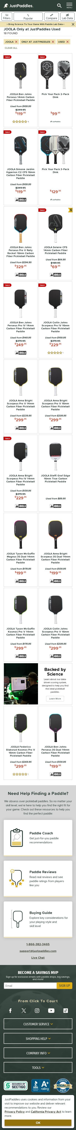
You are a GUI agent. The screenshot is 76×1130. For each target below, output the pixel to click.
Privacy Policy (15, 1111)
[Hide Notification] (73, 24)
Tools (36, 1067)
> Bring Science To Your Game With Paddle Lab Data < (35, 24)
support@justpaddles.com (38, 951)
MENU (70, 6)
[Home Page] (18, 5)
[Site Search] (58, 6)
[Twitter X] (24, 1010)
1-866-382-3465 (38, 944)
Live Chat (38, 957)
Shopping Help (36, 1038)
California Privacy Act (46, 1111)
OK (38, 1122)
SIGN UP (64, 986)
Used (61, 42)
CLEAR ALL (11, 48)
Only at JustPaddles (35, 42)
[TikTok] (65, 1010)
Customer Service (36, 1024)
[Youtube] (51, 1010)
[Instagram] (37, 1010)
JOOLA (9, 42)
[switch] (67, 16)
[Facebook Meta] (10, 1010)
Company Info (36, 1053)
